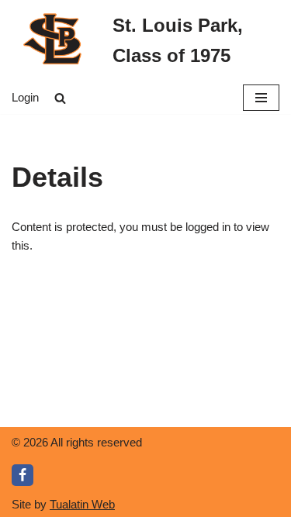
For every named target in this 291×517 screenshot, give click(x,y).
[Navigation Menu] (261, 97)
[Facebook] (22, 475)
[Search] (60, 98)
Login (25, 97)
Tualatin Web (82, 504)
